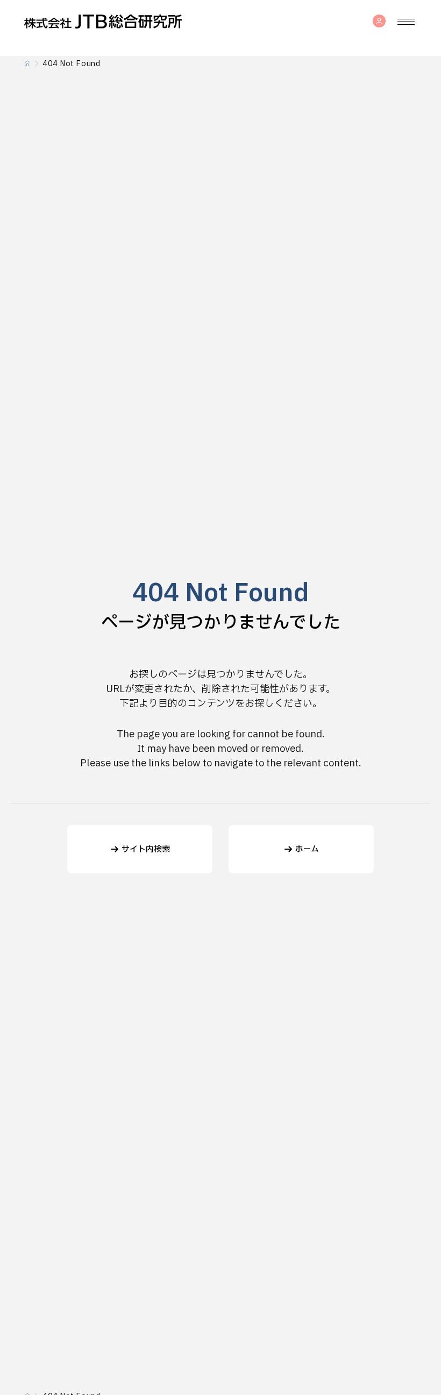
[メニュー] (406, 21)
